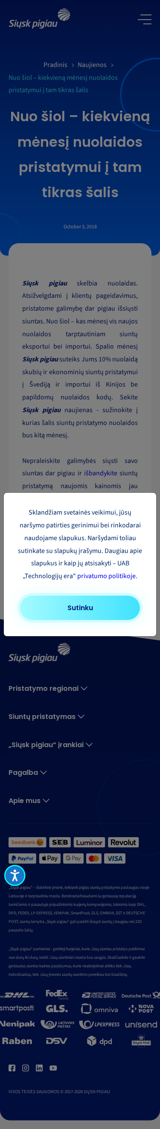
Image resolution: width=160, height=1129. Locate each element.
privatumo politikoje (106, 576)
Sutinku (80, 608)
